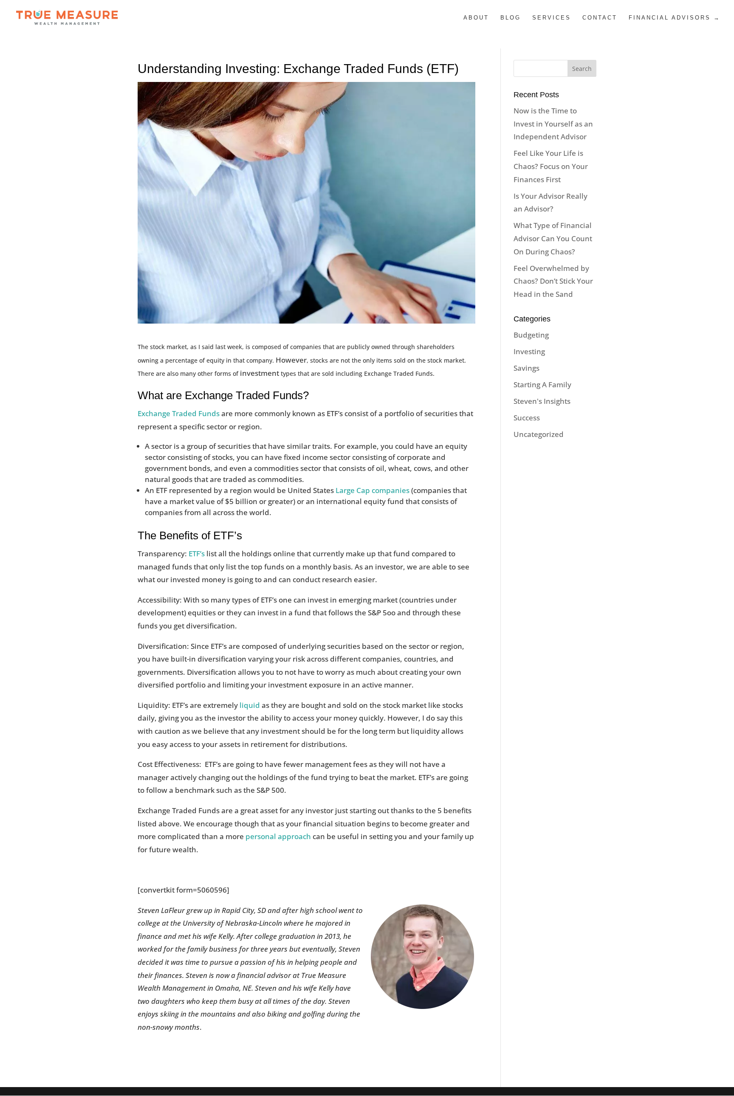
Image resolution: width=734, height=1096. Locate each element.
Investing (529, 351)
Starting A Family (542, 384)
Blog (510, 18)
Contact (599, 18)
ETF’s (197, 553)
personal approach (278, 836)
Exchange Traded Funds (179, 413)
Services (551, 18)
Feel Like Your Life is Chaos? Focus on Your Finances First (551, 166)
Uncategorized (539, 434)
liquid (250, 705)
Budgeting (531, 335)
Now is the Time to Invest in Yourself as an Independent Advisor (553, 123)
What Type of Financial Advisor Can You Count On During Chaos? (553, 238)
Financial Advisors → (674, 18)
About (476, 18)
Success (527, 418)
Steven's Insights (542, 401)
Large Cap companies (372, 490)
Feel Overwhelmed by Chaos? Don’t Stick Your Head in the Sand (553, 281)
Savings (526, 368)
